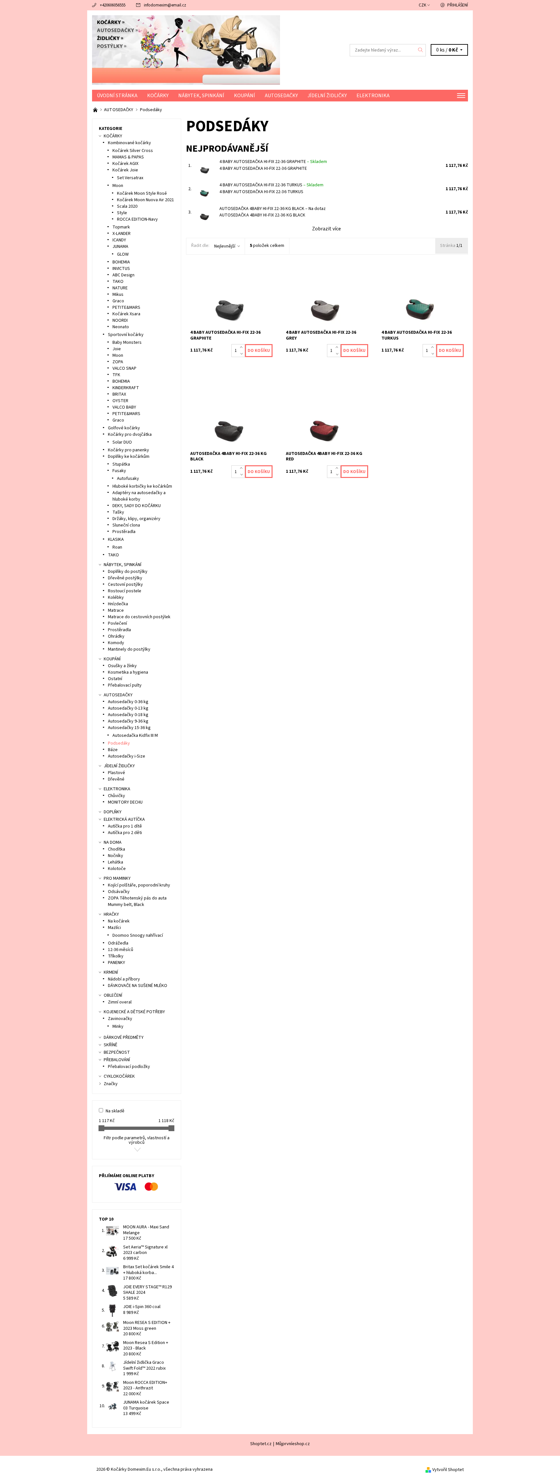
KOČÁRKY (158, 95)
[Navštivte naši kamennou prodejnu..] (96, 110)
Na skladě (115, 1111)
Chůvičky (116, 796)
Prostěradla (123, 531)
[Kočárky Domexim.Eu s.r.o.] (186, 49)
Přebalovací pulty (125, 685)
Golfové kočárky (124, 428)
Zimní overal (120, 1002)
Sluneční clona (126, 525)
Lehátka (115, 862)
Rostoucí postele (124, 591)
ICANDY (119, 240)
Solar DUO (122, 442)
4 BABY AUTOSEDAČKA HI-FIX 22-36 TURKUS (271, 185)
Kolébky (116, 597)
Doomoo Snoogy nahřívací (137, 935)
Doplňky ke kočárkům (128, 456)
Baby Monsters (127, 342)
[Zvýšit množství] (242, 347)
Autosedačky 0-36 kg (128, 702)
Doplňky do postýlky (127, 571)
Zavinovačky (120, 1018)
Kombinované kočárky (129, 143)
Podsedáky (119, 743)
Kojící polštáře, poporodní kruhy (139, 885)
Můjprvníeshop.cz (293, 1444)
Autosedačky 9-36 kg (128, 721)
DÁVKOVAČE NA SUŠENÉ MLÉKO (137, 985)
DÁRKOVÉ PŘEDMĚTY (124, 1037)
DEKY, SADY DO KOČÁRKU (136, 506)
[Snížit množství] (242, 354)
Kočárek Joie (125, 170)
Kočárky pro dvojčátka (130, 434)
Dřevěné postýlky (125, 578)
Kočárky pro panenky (128, 450)
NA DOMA (113, 842)
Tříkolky (115, 956)
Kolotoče (117, 868)
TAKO (117, 281)
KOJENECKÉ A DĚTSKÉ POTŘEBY (134, 1012)
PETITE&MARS (126, 307)
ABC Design (123, 275)
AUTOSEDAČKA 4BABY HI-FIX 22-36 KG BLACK (272, 208)
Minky (117, 1026)
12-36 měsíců (120, 949)
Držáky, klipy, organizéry (136, 519)
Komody (116, 643)
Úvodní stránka (117, 95)
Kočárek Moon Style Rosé (142, 193)
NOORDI (120, 320)
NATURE (120, 288)
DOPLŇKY (113, 812)
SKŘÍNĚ (110, 1045)
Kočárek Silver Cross (132, 150)
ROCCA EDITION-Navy (137, 219)
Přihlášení (457, 5)
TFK (116, 375)
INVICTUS (121, 268)
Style (122, 213)
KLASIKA (116, 539)
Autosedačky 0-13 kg (128, 708)
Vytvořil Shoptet (448, 1469)
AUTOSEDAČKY (281, 95)
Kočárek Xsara (126, 314)
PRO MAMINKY (117, 878)
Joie (116, 349)
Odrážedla (118, 943)
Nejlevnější (224, 246)
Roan (117, 547)
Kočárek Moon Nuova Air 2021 (145, 200)
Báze (113, 750)
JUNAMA (120, 246)
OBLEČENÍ (113, 995)
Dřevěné (116, 779)
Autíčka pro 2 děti (125, 832)
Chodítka (116, 849)
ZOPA (117, 362)
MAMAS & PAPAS (128, 157)
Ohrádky (116, 636)
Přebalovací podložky (129, 1066)
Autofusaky (128, 478)
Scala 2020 (127, 206)
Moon (117, 185)
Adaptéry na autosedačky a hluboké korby (139, 496)
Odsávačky (119, 891)
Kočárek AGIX (125, 163)
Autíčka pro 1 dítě (125, 826)
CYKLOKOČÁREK (119, 1076)
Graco (118, 301)
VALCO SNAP (124, 368)
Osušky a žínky (122, 666)
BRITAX (119, 394)
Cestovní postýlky (125, 584)
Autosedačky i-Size (126, 756)
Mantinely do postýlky (129, 649)
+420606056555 (112, 5)
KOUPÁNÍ (244, 95)
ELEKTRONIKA (373, 95)
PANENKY (116, 962)
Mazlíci (114, 927)
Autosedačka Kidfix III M (135, 735)
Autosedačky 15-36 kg (129, 728)
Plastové (116, 773)
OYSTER (120, 401)
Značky (111, 1084)
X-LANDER (121, 233)
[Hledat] (420, 50)
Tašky (118, 512)
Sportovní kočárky (126, 334)
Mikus (117, 294)
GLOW (123, 254)
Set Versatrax (130, 178)
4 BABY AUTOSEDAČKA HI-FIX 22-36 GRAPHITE (273, 161)
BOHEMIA (121, 262)
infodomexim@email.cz (165, 5)
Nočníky (115, 855)
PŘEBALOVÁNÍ (117, 1060)
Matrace (116, 610)
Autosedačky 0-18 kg (128, 715)
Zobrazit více (326, 228)
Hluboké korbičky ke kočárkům (142, 486)
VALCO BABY (124, 407)
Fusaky (119, 471)
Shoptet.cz (261, 1444)
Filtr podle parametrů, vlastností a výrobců (136, 1140)
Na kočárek (119, 921)
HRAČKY (111, 914)
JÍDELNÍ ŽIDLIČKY (327, 95)
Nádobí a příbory (124, 979)
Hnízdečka (118, 604)
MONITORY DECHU (125, 802)
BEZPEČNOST (117, 1052)
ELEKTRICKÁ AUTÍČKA (124, 819)
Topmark (121, 227)
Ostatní (115, 679)
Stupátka (121, 464)
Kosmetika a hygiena (128, 672)
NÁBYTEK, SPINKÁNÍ (201, 95)
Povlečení (117, 623)
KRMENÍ (111, 972)
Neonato (120, 327)
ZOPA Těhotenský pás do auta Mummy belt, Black (137, 901)
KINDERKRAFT (125, 388)
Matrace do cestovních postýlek (139, 617)
